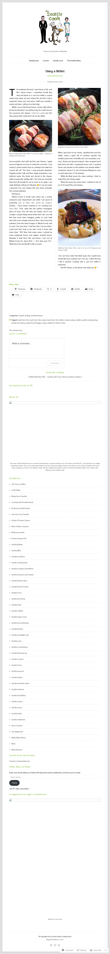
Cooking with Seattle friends (22, 502)
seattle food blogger (33, 323)
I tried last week (38, 113)
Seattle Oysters (17, 659)
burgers (49, 203)
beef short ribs (23, 320)
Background (34, 61)
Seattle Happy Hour (19, 617)
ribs (32, 203)
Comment (55, 363)
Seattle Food (16, 593)
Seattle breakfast (18, 556)
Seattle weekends (18, 719)
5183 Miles (15, 490)
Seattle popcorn (17, 671)
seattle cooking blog (90, 320)
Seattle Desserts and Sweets (22, 575)
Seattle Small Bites (18, 695)
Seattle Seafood (17, 689)
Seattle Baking (17, 544)
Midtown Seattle (17, 532)
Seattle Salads (16, 677)
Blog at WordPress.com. (55, 939)
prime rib (40, 203)
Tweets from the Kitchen (22, 755)
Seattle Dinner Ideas (19, 581)
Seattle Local (58, 61)
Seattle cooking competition (22, 569)
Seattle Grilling (24, 315)
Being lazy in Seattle (19, 496)
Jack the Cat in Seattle (20, 514)
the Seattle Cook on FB (21, 385)
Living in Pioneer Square (20, 520)
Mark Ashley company (20, 526)
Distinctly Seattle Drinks (20, 508)
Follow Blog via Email (19, 767)
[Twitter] (55, 945)
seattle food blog (18, 323)
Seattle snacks (17, 701)
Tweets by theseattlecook (19, 761)
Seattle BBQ (16, 550)
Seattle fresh (16, 605)
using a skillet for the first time (53, 323)
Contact (46, 61)
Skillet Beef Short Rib (37, 377)
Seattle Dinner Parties (19, 587)
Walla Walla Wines (18, 738)
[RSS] (59, 945)
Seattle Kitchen (37, 315)
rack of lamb (24, 203)
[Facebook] (51, 945)
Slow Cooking (16, 726)
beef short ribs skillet (55, 320)
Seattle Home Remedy (20, 623)
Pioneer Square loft (18, 538)
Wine (13, 744)
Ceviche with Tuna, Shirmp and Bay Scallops (64, 377)
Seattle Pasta (16, 665)
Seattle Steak (16, 713)
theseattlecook (55, 76)
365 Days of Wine (18, 484)
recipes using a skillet (73, 320)
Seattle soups (16, 707)
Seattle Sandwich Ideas (20, 683)
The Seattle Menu (74, 61)
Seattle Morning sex (19, 653)
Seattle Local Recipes (19, 647)
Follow (14, 783)
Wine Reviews (16, 750)
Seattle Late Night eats (20, 635)
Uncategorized (17, 732)
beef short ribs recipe (38, 320)
